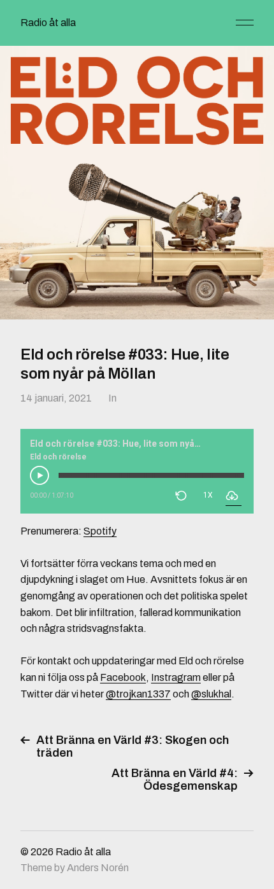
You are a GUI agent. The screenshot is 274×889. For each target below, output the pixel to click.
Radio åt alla (48, 22)
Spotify (100, 531)
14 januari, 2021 (56, 398)
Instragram (176, 677)
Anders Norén (98, 867)
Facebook (123, 677)
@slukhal (211, 694)
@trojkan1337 (138, 694)
